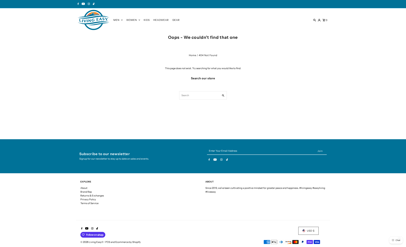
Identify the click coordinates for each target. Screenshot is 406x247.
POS (107, 242)
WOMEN (131, 19)
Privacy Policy (88, 199)
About (83, 187)
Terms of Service (89, 203)
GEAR (176, 19)
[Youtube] (83, 4)
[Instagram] (88, 4)
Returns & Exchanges (92, 195)
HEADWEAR (161, 19)
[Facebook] (78, 4)
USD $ (310, 230)
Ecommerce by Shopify (128, 242)
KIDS (147, 19)
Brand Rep (86, 191)
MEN (116, 19)
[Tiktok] (93, 4)
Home (192, 55)
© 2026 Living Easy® (92, 242)
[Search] (315, 20)
